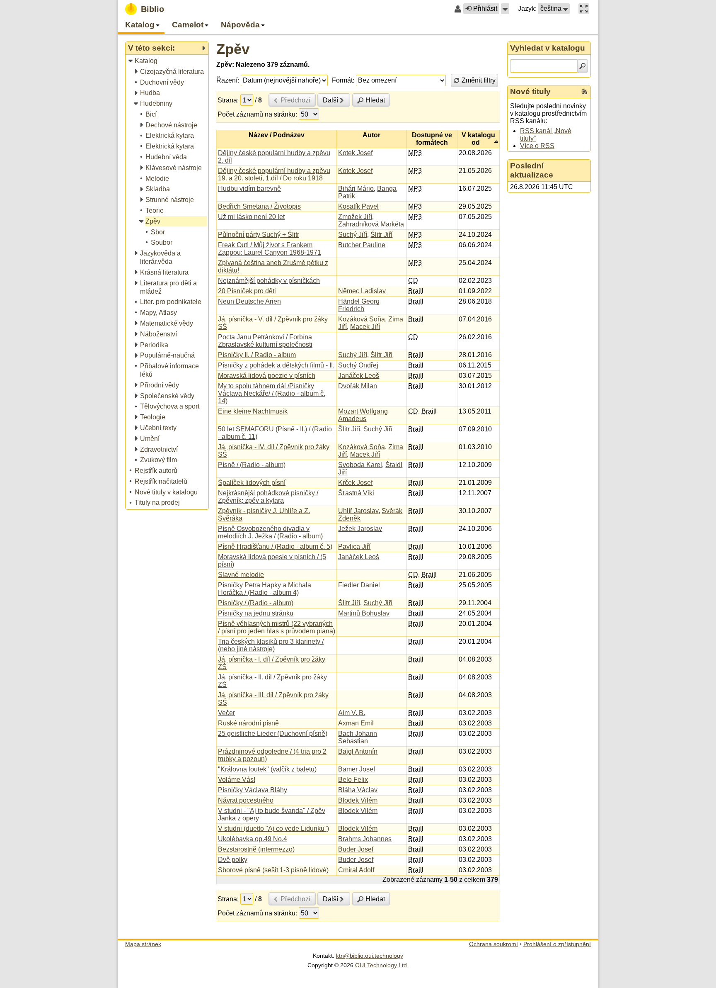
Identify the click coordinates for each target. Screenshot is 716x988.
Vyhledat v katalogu (547, 48)
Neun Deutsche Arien (249, 301)
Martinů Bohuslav (363, 613)
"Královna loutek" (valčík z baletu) (267, 769)
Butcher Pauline (361, 244)
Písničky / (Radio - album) (255, 602)
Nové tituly (530, 91)
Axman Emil (356, 723)
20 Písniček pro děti (247, 290)
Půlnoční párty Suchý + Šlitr (258, 234)
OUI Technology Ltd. (382, 965)
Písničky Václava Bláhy (252, 789)
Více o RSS (537, 145)
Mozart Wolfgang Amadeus (363, 415)
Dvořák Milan (357, 385)
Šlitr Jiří (381, 234)
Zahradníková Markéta (371, 224)
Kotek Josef (355, 152)
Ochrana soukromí (493, 944)
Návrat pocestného (245, 800)
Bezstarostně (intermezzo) (256, 849)
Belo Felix (353, 779)
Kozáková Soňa (361, 319)
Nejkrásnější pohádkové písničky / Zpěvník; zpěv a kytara (268, 496)
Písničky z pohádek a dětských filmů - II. (276, 365)
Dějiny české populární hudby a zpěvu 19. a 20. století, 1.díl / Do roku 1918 (274, 174)
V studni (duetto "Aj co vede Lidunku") (273, 828)
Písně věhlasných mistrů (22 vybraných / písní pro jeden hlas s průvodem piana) (276, 627)
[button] (505, 8)
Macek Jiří (365, 326)
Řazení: (227, 80)
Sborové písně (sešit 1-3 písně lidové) (273, 870)
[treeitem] (167, 61)
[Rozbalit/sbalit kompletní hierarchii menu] (203, 48)
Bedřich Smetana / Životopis (259, 206)
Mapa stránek (143, 944)
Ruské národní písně (248, 723)
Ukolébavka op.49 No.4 (252, 838)
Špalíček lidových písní (251, 482)
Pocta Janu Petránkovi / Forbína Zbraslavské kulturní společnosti (265, 340)
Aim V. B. (351, 712)
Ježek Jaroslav (360, 528)
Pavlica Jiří (354, 546)
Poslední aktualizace (531, 170)
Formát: (343, 80)
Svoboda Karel (360, 464)
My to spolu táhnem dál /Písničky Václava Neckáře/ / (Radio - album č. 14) (271, 393)
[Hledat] (582, 66)
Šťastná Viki (356, 492)
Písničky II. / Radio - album (257, 354)
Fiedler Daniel (359, 585)
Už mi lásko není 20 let (251, 216)
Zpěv (232, 49)
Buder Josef (355, 849)
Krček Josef (355, 482)
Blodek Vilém (357, 800)
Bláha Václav (357, 789)
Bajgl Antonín (357, 751)
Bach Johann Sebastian (357, 737)
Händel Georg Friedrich (359, 305)
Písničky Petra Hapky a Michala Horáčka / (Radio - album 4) (264, 589)
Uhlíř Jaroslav (358, 510)
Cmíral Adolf (356, 870)
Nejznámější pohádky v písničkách (269, 280)
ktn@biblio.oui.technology (369, 955)
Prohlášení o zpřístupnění (557, 944)
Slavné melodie (241, 574)
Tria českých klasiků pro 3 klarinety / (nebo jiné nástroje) (271, 645)
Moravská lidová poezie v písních (266, 375)
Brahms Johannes (365, 838)
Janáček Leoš (358, 375)
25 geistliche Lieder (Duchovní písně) (272, 733)
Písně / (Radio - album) (251, 464)
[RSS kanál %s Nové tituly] (584, 91)
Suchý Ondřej (358, 365)
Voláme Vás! (236, 779)
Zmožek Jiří (355, 216)
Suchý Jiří (352, 234)
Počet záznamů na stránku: (257, 114)
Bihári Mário (356, 188)
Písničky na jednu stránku (255, 613)
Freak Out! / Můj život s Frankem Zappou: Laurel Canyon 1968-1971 (269, 248)
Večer (226, 712)
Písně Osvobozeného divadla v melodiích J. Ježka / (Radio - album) (270, 532)
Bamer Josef (356, 769)
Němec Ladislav (362, 290)
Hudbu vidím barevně (249, 188)
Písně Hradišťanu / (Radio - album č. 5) (275, 546)
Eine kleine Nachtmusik (253, 411)
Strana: (228, 100)
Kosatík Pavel (358, 206)
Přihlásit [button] (485, 8)
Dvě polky (232, 859)
